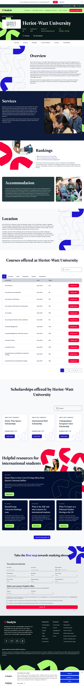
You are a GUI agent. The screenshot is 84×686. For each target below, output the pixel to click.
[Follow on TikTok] (22, 641)
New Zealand (45, 638)
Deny (70, 681)
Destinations (27, 10)
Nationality (34, 573)
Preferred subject (35, 579)
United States (45, 641)
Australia (44, 627)
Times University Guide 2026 (49, 156)
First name (9, 567)
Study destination (59, 579)
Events (60, 10)
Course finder (35, 10)
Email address (10, 573)
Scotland (27, 35)
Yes (55, 2)
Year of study (58, 573)
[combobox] (57, 570)
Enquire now (74, 285)
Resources (54, 10)
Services (41, 10)
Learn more (9, 436)
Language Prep (56, 630)
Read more (9, 494)
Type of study (10, 579)
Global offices (66, 625)
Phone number (58, 567)
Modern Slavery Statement (69, 636)
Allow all (70, 673)
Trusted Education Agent (69, 641)
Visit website (39, 35)
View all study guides (41, 537)
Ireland (43, 636)
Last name (33, 567)
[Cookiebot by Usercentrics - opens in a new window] (8, 683)
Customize (68, 677)
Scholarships (56, 633)
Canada (44, 630)
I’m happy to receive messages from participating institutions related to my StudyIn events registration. (30, 603)
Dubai (43, 633)
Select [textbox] (32, 575)
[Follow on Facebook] (6, 641)
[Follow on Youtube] (12, 641)
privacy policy (73, 597)
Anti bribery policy (67, 627)
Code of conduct (67, 630)
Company (65, 10)
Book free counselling (74, 10)
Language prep (48, 10)
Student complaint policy (69, 638)
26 (75, 370)
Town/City (33, 591)
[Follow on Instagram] (17, 641)
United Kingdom (46, 625)
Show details (20, 683)
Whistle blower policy (68, 633)
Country (9, 591)
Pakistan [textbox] (9, 593)
